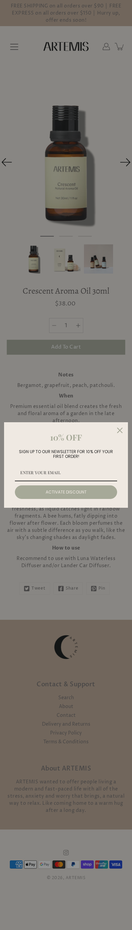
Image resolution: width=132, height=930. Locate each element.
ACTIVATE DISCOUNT (66, 492)
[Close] (120, 430)
